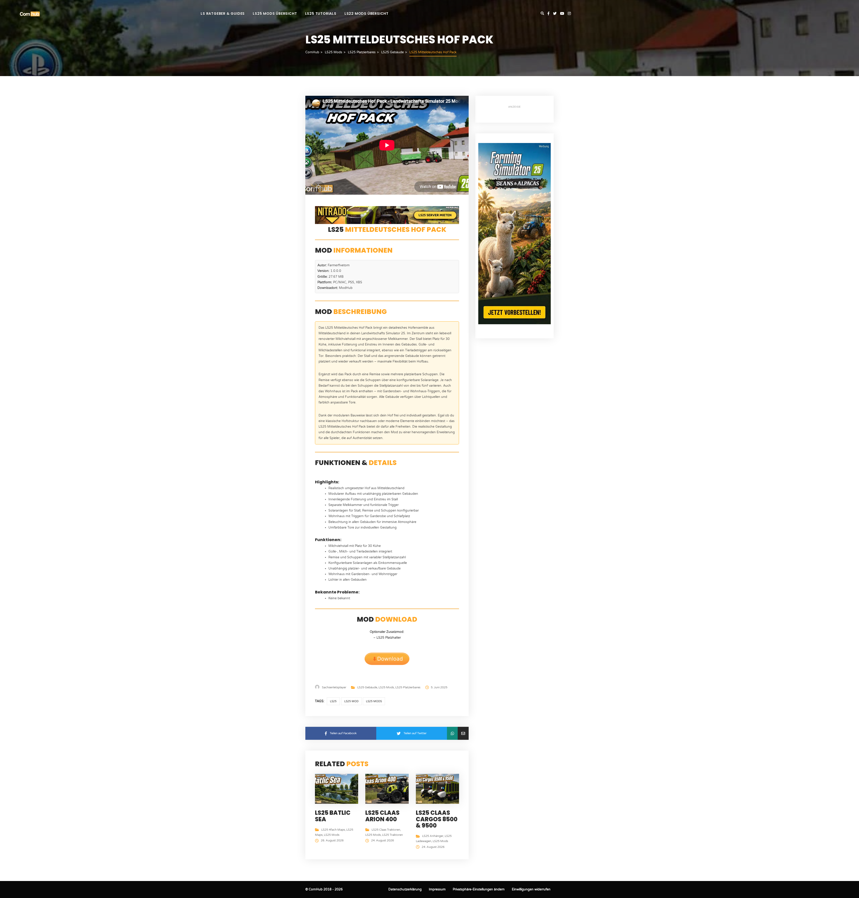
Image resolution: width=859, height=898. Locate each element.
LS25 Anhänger (432, 836)
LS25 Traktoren (392, 835)
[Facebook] (550, 14)
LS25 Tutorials (320, 13)
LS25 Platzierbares (407, 687)
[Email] (463, 733)
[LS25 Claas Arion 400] (388, 788)
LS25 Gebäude (367, 687)
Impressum (437, 889)
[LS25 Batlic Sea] (337, 788)
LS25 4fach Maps (333, 830)
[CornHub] (30, 14)
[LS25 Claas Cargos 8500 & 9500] (438, 788)
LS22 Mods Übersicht (366, 13)
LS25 (333, 701)
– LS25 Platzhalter (387, 638)
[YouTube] (564, 14)
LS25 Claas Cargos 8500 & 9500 (436, 819)
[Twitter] (556, 14)
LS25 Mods (386, 687)
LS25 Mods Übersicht (275, 13)
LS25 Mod (351, 701)
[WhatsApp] (452, 733)
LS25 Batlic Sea (333, 816)
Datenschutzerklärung (405, 889)
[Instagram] (569, 14)
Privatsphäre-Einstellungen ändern (479, 889)
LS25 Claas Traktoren (386, 830)
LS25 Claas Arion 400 (382, 816)
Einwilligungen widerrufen (531, 889)
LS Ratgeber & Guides (223, 13)
